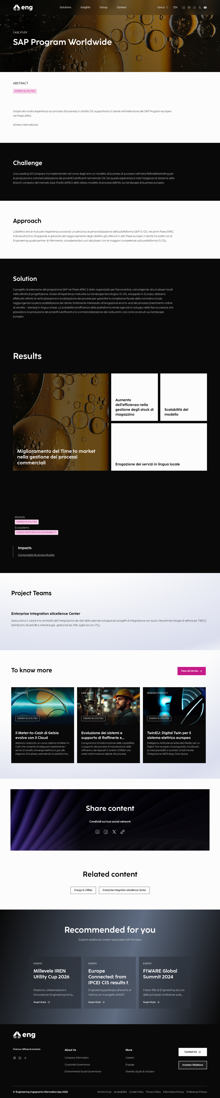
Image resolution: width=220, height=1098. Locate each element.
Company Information (77, 1057)
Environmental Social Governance (83, 1071)
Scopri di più (21, 756)
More (129, 1050)
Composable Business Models (36, 555)
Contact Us (191, 1052)
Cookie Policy (136, 1092)
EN (175, 7)
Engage (130, 1064)
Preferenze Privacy (196, 1092)
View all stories (189, 671)
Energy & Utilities (25, 91)
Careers (130, 1057)
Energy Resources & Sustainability (36, 532)
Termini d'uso (104, 1092)
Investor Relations (192, 1065)
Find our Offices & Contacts (26, 1049)
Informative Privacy (173, 1092)
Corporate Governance (77, 1064)
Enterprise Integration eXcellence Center (124, 890)
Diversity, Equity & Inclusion (140, 1071)
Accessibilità (120, 1092)
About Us (70, 1050)
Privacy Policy (153, 1092)
